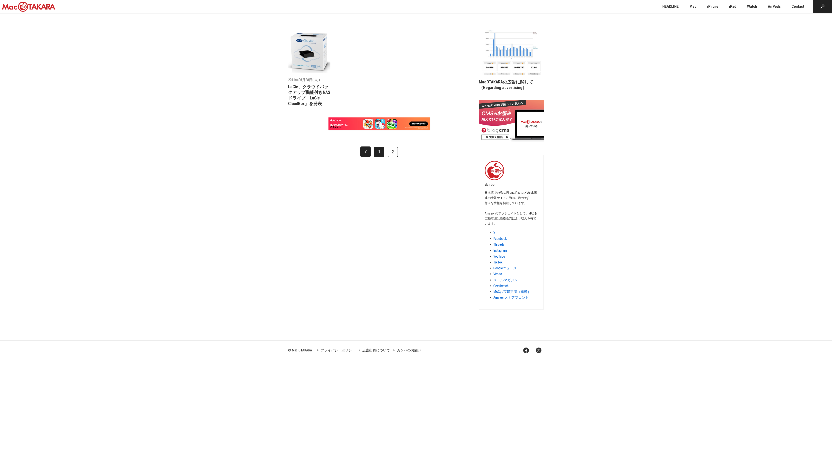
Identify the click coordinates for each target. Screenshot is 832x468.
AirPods (774, 6)
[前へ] (365, 151)
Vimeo (497, 274)
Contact (797, 6)
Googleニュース (505, 268)
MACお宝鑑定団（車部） (512, 292)
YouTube (499, 256)
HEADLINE (670, 6)
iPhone (712, 6)
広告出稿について (376, 350)
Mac (692, 6)
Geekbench (501, 286)
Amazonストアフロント (511, 298)
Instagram (500, 251)
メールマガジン (505, 280)
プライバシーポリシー (338, 350)
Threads (498, 244)
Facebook (500, 239)
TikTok (497, 262)
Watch (752, 6)
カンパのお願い (409, 350)
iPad (732, 6)
